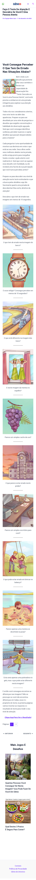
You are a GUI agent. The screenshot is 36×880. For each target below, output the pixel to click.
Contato (18, 866)
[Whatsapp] (3, 4)
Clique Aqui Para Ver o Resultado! (18, 717)
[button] (33, 4)
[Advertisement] (18, 39)
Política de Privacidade (18, 869)
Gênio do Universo (18, 872)
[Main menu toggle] (28, 4)
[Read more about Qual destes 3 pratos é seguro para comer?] (18, 810)
